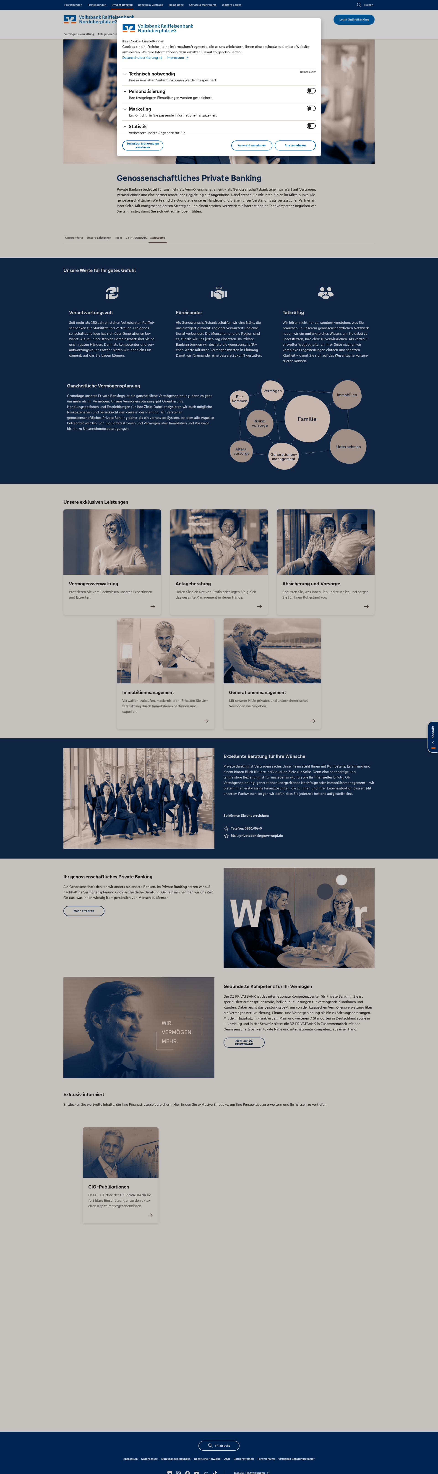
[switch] (311, 90)
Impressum (175, 57)
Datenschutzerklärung (140, 57)
